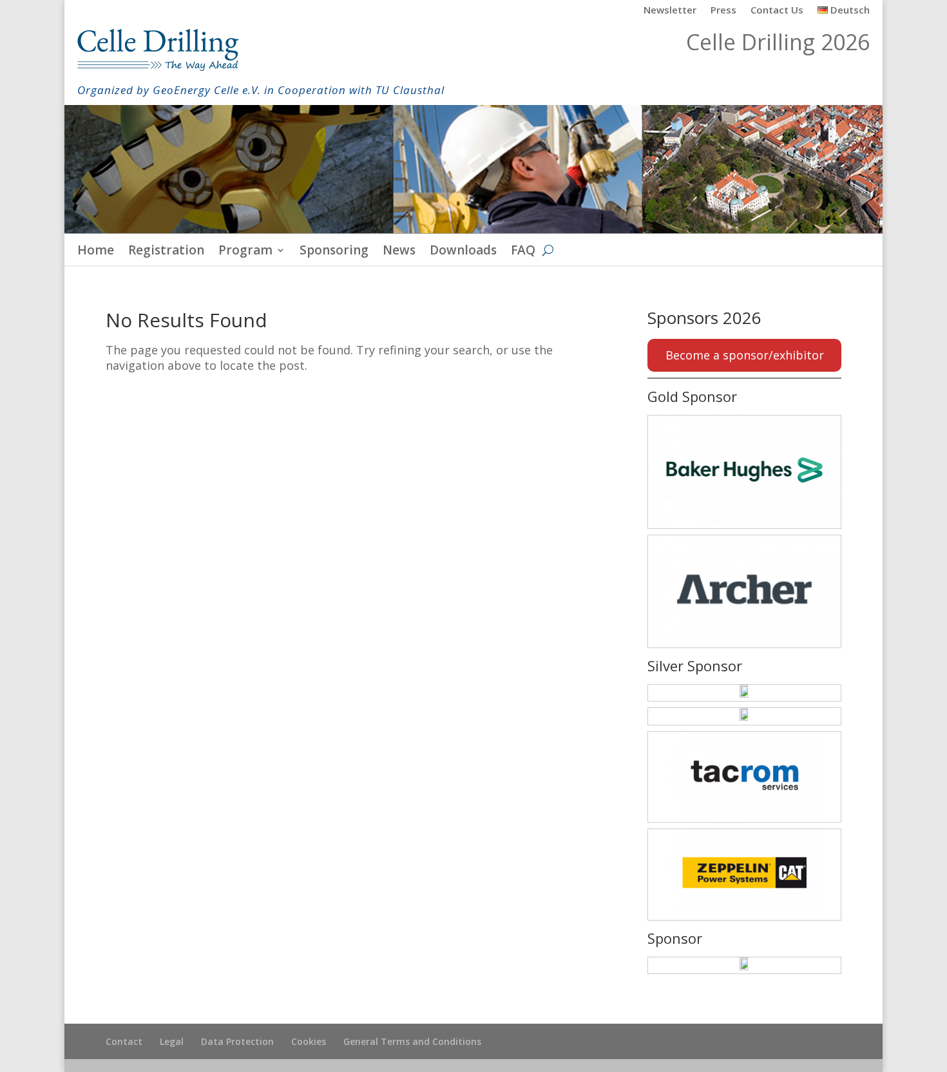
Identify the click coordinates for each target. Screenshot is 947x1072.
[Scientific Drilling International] (744, 716)
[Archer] (744, 591)
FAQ (523, 251)
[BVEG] (744, 965)
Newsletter (670, 10)
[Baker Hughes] (744, 472)
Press (723, 10)
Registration (166, 251)
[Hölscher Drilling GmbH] (744, 693)
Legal (172, 1041)
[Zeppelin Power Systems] (744, 874)
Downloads (463, 251)
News (399, 251)
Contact (124, 1041)
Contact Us (777, 10)
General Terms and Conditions (412, 1041)
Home (95, 251)
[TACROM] (744, 777)
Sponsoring (334, 251)
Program (245, 251)
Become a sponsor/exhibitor (744, 355)
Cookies (308, 1041)
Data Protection (237, 1041)
